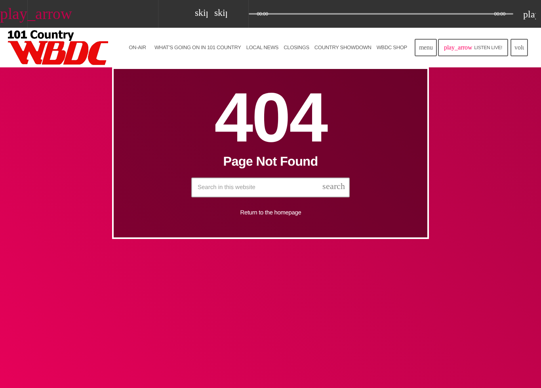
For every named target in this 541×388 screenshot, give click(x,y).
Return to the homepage (270, 212)
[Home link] (58, 47)
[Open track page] (240, 14)
